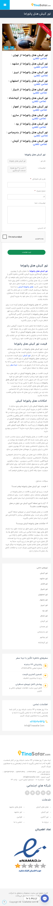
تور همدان (44, 626)
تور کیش (44, 573)
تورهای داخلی (42, 568)
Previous (12, 47)
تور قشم (44, 584)
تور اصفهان (43, 594)
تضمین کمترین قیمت (32, 674)
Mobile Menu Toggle (5, 5)
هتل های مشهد (15, 807)
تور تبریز (44, 605)
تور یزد (45, 610)
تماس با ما (18, 822)
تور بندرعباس (42, 632)
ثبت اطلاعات (26, 252)
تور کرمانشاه (43, 642)
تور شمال (44, 616)
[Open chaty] (45, 898)
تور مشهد (44, 578)
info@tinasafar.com (34, 725)
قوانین (19, 817)
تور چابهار (44, 600)
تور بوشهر (44, 637)
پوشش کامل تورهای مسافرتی (28, 684)
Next (6, 47)
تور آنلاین (44, 817)
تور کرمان (44, 621)
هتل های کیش (42, 807)
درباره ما (45, 822)
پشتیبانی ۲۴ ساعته (33, 664)
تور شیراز (44, 589)
